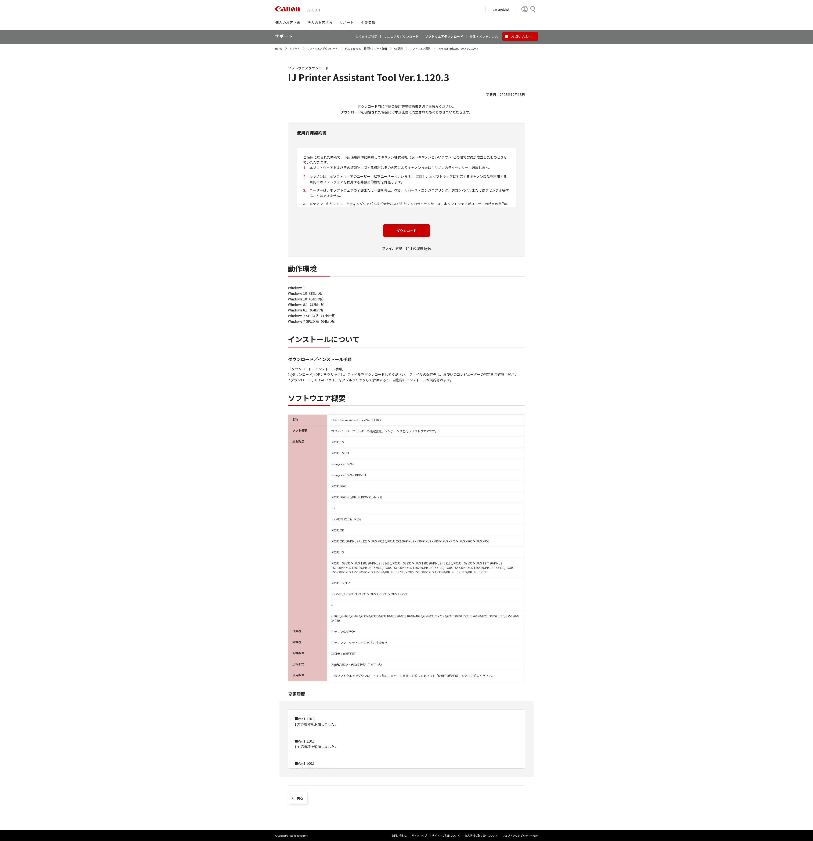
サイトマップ (419, 835)
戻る (300, 798)
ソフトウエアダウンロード (322, 48)
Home (278, 48)
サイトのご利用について (446, 835)
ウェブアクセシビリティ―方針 (520, 835)
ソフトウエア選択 (420, 48)
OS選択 (398, 48)
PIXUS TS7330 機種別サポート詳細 (366, 48)
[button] (287, 22)
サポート (295, 48)
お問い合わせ (399, 835)
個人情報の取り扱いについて (481, 835)
